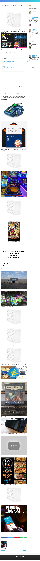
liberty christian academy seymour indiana (35, 17)
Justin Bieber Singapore (7, 62)
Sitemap (17, 556)
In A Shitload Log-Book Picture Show (11, 1)
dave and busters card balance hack (3, 548)
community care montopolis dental (9, 61)
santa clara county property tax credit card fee (35, 6)
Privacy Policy (22, 556)
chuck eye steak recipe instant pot (9, 70)
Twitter (5, 66)
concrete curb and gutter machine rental (35, 48)
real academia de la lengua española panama (35, 62)
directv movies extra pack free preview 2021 (10, 67)
